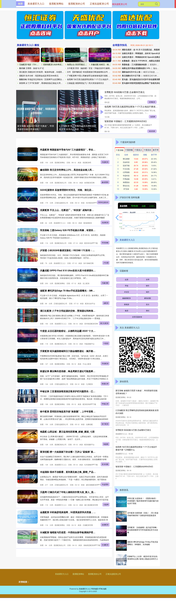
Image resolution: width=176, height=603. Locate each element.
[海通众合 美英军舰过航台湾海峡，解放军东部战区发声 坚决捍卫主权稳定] (76, 55)
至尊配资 (152, 102)
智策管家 (152, 131)
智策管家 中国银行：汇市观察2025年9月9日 (126, 121)
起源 (126, 279)
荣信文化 (126, 185)
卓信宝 (126, 292)
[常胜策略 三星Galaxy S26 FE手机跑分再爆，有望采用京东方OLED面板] (27, 234)
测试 (147, 310)
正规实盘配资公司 (118, 4)
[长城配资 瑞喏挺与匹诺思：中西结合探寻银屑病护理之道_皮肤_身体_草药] (27, 537)
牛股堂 (105, 343)
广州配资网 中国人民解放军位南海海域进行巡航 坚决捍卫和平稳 (94, 75)
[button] (117, 217)
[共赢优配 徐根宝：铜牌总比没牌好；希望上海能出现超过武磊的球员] (100, 55)
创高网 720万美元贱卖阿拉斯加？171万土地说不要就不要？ (92, 79)
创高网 (152, 116)
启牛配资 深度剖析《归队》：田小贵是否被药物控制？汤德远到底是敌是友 (142, 514)
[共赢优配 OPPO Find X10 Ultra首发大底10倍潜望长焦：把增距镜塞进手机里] (27, 275)
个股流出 (147, 149)
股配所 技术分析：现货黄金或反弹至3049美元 (39, 75)
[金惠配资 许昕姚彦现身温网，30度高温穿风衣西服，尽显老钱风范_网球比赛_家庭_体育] (27, 517)
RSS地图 (94, 589)
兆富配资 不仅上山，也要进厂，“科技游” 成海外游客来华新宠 (71, 210)
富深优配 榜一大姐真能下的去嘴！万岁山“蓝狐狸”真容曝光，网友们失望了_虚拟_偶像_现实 (86, 451)
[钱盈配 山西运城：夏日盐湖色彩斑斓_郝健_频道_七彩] (27, 436)
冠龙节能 (126, 165)
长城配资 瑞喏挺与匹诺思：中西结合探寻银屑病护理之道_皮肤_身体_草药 (77, 532)
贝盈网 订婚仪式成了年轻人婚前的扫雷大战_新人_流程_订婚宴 (72, 492)
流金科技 (126, 162)
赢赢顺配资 (126, 298)
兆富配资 (105, 222)
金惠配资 (105, 524)
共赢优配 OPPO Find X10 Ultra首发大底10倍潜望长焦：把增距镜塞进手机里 (79, 270)
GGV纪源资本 (103, 202)
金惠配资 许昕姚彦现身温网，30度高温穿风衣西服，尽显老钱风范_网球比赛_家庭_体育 (84, 512)
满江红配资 (104, 323)
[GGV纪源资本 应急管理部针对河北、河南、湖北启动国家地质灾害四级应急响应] (27, 194)
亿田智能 (126, 172)
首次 (147, 304)
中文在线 (126, 169)
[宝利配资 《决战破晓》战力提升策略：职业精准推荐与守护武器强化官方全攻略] (121, 530)
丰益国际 (105, 484)
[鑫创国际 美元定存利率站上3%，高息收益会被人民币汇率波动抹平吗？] (27, 174)
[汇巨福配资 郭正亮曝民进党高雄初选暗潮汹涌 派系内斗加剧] (78, 111)
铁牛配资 (105, 424)
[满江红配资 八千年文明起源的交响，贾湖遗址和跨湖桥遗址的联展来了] (27, 315)
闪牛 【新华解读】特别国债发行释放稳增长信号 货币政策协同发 (94, 72)
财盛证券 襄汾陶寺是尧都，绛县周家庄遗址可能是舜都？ (69, 371)
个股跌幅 (129, 149)
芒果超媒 (126, 179)
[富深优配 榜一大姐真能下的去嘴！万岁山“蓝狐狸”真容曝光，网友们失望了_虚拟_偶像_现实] (27, 456)
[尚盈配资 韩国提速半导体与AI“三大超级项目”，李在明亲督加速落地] (27, 154)
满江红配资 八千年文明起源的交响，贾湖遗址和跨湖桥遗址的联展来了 (75, 310)
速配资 (105, 303)
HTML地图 (102, 589)
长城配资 (105, 545)
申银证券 (105, 404)
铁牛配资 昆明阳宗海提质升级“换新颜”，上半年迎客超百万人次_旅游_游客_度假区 (82, 411)
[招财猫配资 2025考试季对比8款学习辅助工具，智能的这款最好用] (52, 55)
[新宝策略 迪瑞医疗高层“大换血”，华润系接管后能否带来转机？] (36, 111)
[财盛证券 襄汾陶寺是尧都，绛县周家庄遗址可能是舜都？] (27, 375)
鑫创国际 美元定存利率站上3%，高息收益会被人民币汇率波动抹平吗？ (76, 169)
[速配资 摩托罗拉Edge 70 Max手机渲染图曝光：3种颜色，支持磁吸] (27, 295)
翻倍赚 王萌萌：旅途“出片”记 (31, 68)
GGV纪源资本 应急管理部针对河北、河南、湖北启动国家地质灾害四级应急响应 (80, 189)
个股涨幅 (119, 150)
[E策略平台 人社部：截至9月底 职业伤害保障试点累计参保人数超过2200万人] (121, 559)
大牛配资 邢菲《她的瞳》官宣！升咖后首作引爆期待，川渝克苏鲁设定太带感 (137, 392)
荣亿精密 (126, 159)
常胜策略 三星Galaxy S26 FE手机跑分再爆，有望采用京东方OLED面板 (76, 230)
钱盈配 (105, 444)
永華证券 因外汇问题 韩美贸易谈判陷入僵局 (134, 410)
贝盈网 (105, 504)
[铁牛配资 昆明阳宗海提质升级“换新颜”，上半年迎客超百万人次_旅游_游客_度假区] (27, 416)
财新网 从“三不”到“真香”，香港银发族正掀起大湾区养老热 (43, 83)
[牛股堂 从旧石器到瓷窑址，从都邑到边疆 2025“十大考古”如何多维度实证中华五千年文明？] (27, 335)
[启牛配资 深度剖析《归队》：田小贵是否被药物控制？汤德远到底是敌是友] (121, 516)
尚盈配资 (105, 162)
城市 (147, 292)
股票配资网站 (78, 574)
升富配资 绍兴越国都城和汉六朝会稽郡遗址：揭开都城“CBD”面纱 (73, 351)
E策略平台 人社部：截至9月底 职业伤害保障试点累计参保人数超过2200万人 (142, 557)
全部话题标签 (137, 317)
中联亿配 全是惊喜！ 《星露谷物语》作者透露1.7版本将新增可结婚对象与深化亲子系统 (143, 501)
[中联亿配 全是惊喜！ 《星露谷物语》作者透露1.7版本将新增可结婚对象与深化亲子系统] (121, 501)
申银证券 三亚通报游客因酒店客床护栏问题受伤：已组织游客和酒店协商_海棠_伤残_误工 (85, 391)
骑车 (147, 285)
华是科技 (126, 175)
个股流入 (138, 149)
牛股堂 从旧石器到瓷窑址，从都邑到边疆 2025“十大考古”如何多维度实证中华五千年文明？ (86, 330)
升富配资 (105, 363)
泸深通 (105, 263)
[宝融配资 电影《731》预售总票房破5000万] (28, 55)
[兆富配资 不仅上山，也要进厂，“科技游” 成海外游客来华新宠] (27, 214)
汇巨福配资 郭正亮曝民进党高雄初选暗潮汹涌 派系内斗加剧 (77, 127)
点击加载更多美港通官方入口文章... (64, 553)
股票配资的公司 (95, 574)
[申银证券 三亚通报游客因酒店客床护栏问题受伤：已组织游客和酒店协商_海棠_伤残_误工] (27, 396)
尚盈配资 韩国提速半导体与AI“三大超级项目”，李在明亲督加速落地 (74, 149)
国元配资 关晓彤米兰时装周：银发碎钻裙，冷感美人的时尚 (44, 72)
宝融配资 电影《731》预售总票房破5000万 (37, 64)
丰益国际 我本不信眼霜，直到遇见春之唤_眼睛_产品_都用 (69, 472)
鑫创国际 (105, 182)
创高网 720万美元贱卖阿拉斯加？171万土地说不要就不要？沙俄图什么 (139, 106)
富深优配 (105, 464)
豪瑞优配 (147, 298)
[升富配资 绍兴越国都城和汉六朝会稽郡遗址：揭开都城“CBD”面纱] (27, 355)
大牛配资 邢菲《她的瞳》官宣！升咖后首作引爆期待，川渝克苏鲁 (95, 68)
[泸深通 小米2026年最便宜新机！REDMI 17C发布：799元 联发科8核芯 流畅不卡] (27, 255)
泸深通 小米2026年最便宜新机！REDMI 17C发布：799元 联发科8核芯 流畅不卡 (81, 250)
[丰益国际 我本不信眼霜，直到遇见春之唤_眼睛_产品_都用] (27, 476)
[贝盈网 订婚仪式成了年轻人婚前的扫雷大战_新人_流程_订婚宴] (27, 496)
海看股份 (126, 182)
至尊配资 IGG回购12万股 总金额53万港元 (125, 92)
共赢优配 (105, 283)
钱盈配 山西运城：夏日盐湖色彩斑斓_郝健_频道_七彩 (67, 431)
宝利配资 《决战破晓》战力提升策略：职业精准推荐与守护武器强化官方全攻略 (142, 530)
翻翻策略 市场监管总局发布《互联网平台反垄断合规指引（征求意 (47, 79)
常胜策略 (105, 242)
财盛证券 (105, 383)
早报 (126, 285)
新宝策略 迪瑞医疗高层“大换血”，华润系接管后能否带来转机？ (35, 127)
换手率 (156, 149)
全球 (147, 279)
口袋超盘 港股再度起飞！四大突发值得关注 (85, 83)
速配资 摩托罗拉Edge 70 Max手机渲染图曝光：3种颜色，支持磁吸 (74, 290)
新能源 (126, 304)
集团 (126, 310)
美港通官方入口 (61, 574)
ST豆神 (126, 189)
